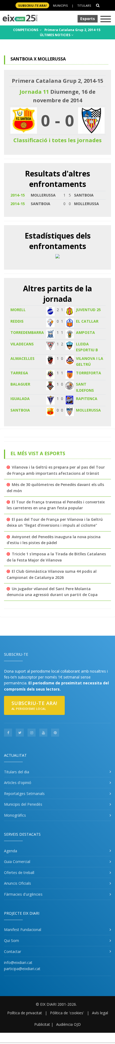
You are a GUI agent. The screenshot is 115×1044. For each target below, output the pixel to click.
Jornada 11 (34, 91)
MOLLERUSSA (88, 410)
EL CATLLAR (87, 321)
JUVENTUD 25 (88, 309)
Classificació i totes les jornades (57, 140)
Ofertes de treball (19, 872)
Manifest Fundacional (22, 929)
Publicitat (42, 1024)
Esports (87, 18)
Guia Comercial (17, 861)
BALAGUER (20, 384)
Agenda (10, 850)
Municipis (60, 5)
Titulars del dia (16, 771)
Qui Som (11, 940)
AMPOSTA (85, 332)
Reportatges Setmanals (24, 793)
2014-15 (17, 195)
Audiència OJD (68, 1024)
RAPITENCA (86, 398)
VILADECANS (22, 343)
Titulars (84, 5)
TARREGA (19, 372)
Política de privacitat (24, 1012)
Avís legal (100, 1012)
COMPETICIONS (26, 30)
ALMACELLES (22, 358)
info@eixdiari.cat (18, 962)
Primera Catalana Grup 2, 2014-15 (72, 30)
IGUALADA (20, 398)
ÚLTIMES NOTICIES (55, 35)
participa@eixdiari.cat (22, 968)
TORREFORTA (88, 372)
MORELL (18, 309)
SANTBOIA (20, 410)
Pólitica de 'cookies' (67, 1012)
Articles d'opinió (17, 782)
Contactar (12, 951)
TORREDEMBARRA (27, 332)
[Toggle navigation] (105, 19)
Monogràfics (15, 815)
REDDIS (17, 321)
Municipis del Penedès (23, 804)
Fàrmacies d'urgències (23, 894)
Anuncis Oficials (17, 883)
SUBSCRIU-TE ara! (32, 5)
